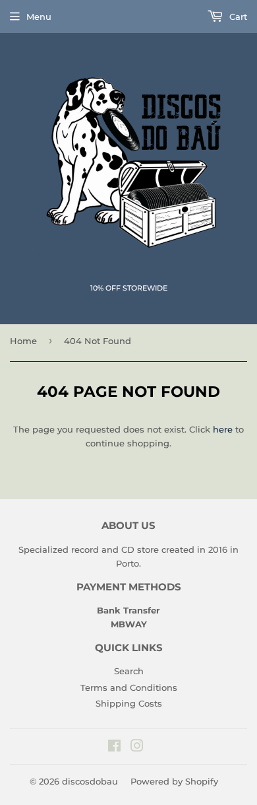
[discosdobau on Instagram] (137, 747)
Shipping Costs (129, 703)
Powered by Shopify (174, 781)
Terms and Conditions (128, 687)
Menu (38, 16)
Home (23, 340)
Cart (237, 16)
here (223, 429)
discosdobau (90, 781)
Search (129, 671)
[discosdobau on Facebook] (114, 747)
